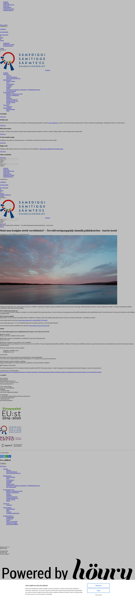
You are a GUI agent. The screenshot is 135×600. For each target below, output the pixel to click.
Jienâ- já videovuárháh (11, 521)
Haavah (8, 103)
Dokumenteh (6, 43)
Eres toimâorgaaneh (11, 91)
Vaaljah (8, 88)
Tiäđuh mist (6, 3)
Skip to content (3, 25)
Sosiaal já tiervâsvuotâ (11, 99)
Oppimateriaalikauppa (5, 194)
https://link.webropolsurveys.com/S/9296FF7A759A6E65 (33, 320)
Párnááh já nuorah (10, 102)
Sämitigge (8, 75)
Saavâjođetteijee (10, 84)
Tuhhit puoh (98, 585)
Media (7, 110)
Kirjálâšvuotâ (9, 518)
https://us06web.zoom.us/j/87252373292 (39, 325)
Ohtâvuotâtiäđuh (7, 7)
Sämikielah (9, 98)
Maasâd (2, 226)
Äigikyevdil (6, 6)
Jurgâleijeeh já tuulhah (8, 9)
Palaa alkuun (3, 466)
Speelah (8, 520)
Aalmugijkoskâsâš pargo (12, 101)
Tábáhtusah (9, 106)
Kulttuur (8, 96)
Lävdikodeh (9, 85)
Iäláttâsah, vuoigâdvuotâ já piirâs (14, 94)
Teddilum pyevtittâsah (11, 523)
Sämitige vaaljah (10, 484)
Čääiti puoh (3, 116)
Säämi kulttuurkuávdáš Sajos (13, 78)
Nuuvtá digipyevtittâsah (12, 524)
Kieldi (98, 590)
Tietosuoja (8, 512)
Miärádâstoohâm (7, 80)
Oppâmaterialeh (10, 517)
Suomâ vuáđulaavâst (53, 123)
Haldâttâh (8, 87)
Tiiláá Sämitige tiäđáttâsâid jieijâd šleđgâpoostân (51, 149)
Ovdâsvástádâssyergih (8, 4)
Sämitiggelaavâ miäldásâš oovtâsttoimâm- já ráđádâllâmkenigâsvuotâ (23, 89)
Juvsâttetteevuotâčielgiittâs (12, 513)
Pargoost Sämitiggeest (11, 77)
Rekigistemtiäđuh (10, 109)
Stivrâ (7, 82)
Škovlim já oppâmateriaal (12, 95)
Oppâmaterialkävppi (8, 10)
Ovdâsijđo (5, 2)
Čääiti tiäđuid (98, 595)
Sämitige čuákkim (10, 81)
